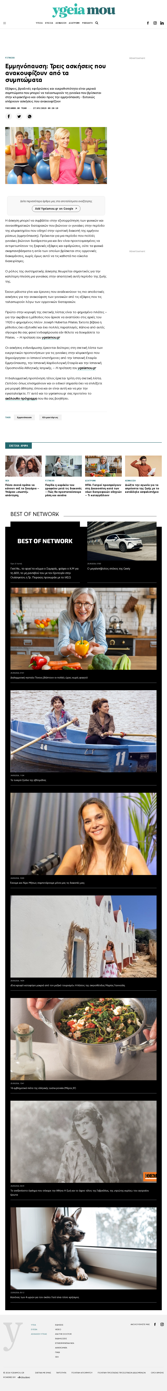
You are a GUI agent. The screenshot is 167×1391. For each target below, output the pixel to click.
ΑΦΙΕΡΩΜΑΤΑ (61, 1347)
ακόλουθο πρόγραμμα (21, 398)
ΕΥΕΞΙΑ (49, 23)
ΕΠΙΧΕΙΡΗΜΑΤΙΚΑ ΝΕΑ (64, 1343)
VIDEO (58, 1329)
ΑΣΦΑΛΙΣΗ (61, 23)
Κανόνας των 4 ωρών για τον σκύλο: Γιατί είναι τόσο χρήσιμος (44, 1297)
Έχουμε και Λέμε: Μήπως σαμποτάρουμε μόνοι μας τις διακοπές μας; (47, 882)
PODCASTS (87, 23)
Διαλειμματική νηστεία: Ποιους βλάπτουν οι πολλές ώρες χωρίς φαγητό (49, 677)
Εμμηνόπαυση (24, 417)
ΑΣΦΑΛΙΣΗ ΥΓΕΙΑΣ (39, 1334)
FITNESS (10, 57)
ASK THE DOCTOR (63, 1334)
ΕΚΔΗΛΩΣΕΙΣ (61, 1338)
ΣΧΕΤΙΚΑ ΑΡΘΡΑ (18, 445)
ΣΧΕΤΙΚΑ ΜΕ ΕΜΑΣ (43, 1372)
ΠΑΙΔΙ (57, 1352)
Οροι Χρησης (157, 1372)
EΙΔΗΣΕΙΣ (59, 1325)
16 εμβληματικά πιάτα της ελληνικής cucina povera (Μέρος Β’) (43, 1088)
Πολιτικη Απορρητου (81, 1372)
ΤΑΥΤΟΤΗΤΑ (61, 1372)
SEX (57, 1357)
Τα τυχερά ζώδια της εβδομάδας (28, 780)
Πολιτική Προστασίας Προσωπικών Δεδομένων (122, 1372)
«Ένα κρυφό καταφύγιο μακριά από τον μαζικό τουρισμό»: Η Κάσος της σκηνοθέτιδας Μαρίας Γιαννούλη (67, 985)
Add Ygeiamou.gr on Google (54, 208)
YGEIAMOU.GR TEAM (15, 108)
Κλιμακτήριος (50, 417)
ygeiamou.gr (51, 337)
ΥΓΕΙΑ (39, 23)
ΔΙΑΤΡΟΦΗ (74, 23)
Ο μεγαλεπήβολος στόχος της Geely (108, 568)
